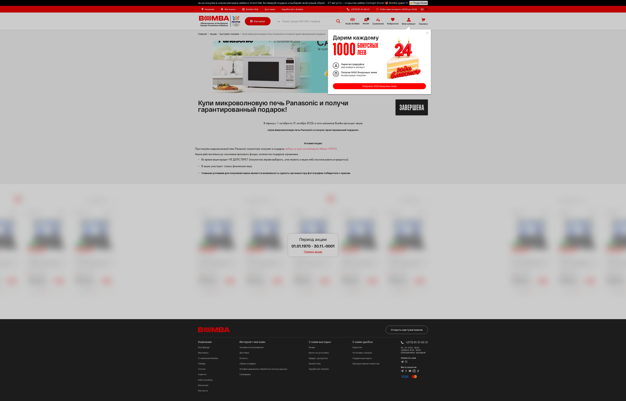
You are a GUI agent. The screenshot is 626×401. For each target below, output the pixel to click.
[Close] (427, 33)
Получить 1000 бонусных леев (379, 86)
